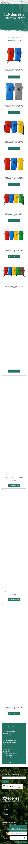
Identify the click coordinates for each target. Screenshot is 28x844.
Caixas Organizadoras (10, 731)
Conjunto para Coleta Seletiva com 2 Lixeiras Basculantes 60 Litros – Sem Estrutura (14, 106)
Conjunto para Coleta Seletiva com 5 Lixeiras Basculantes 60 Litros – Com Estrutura (14, 286)
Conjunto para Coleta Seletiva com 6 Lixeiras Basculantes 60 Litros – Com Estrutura (14, 593)
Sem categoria (7, 760)
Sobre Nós (7, 812)
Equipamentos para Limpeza (10, 740)
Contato (6, 814)
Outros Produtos (7, 751)
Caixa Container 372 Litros (11, 726)
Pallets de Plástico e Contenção (10, 753)
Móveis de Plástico (8, 749)
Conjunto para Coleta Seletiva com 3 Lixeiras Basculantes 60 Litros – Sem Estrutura (14, 178)
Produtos (6, 810)
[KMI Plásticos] (5, 2)
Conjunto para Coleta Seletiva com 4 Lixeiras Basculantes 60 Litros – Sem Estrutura (14, 250)
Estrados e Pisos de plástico (10, 742)
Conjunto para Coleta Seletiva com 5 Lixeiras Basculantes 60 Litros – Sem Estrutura (14, 479)
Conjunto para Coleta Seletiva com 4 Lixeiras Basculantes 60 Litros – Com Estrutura (14, 214)
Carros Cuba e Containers (9, 735)
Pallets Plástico (9, 757)
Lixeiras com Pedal (8, 744)
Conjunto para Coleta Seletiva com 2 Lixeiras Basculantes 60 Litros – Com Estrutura (14, 70)
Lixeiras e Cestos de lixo (9, 746)
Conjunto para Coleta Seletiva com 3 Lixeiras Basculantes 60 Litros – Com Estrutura (14, 142)
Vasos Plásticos (7, 762)
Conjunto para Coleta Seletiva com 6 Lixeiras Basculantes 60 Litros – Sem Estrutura (14, 707)
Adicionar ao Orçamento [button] (14, 77)
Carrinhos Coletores (8, 733)
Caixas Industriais (9, 729)
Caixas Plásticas (7, 724)
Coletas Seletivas (7, 738)
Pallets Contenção (9, 755)
